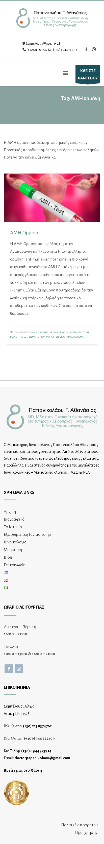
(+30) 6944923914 (65, 49)
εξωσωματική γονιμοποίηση (41, 337)
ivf (50, 332)
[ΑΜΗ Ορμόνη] (52, 198)
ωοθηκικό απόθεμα (72, 337)
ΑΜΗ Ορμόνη (25, 232)
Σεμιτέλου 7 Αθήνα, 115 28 (43, 43)
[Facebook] (86, 49)
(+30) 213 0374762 (39, 49)
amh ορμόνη (40, 332)
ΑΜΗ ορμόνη (60, 332)
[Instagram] (94, 49)
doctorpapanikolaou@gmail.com (42, 758)
